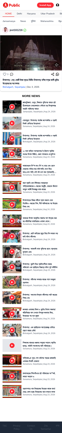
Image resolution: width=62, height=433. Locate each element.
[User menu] (57, 5)
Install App (45, 5)
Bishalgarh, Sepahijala (14, 87)
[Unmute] (56, 64)
